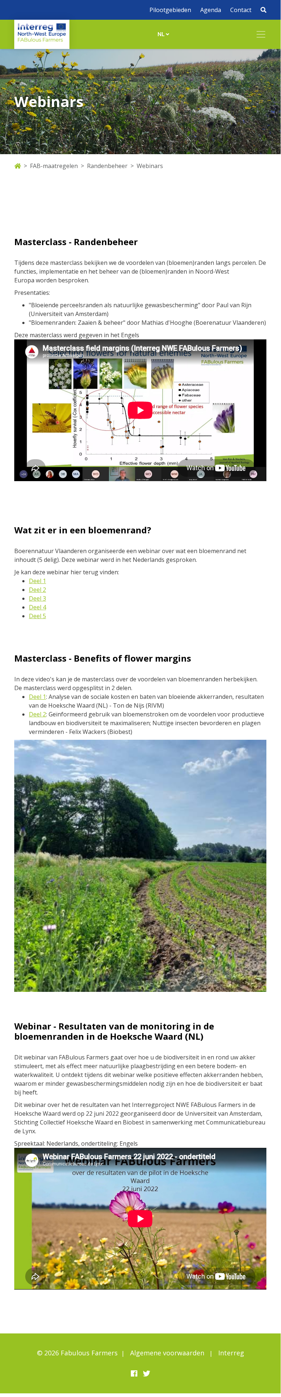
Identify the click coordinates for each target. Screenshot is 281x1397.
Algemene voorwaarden (167, 1352)
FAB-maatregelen (54, 166)
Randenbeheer (107, 166)
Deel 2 (37, 590)
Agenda (210, 10)
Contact (240, 10)
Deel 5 (37, 616)
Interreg (231, 1352)
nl (161, 34)
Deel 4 (37, 607)
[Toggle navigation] (260, 34)
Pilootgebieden (170, 10)
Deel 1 (37, 581)
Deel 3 (37, 598)
